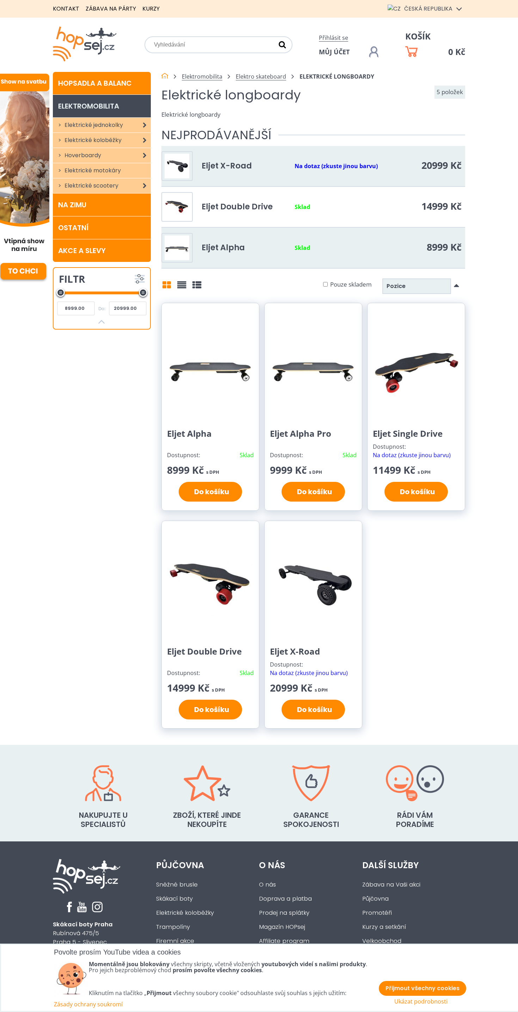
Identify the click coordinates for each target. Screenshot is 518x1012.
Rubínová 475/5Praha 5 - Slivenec (83, 933)
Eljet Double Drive (237, 206)
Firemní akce (175, 941)
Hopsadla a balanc (95, 83)
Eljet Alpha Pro (300, 433)
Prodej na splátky (284, 913)
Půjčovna (180, 865)
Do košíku (210, 492)
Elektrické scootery (90, 186)
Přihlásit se (333, 38)
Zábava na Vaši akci (391, 885)
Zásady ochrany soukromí (88, 1004)
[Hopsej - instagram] (97, 910)
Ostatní (73, 228)
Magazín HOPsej (282, 927)
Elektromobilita (88, 106)
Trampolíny (173, 927)
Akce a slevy (82, 251)
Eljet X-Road (227, 165)
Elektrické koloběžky (92, 140)
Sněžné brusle (177, 885)
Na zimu (72, 205)
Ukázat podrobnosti (421, 1002)
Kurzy (151, 9)
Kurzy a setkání (384, 927)
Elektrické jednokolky (93, 125)
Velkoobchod (381, 941)
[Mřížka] (166, 287)
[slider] (60, 292)
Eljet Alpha (223, 247)
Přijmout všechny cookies (423, 988)
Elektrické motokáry (92, 170)
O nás (272, 865)
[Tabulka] (197, 287)
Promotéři (377, 913)
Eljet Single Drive (408, 433)
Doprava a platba (285, 899)
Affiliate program (284, 941)
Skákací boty (174, 899)
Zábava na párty (111, 9)
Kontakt (66, 9)
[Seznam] (182, 287)
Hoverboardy (82, 155)
